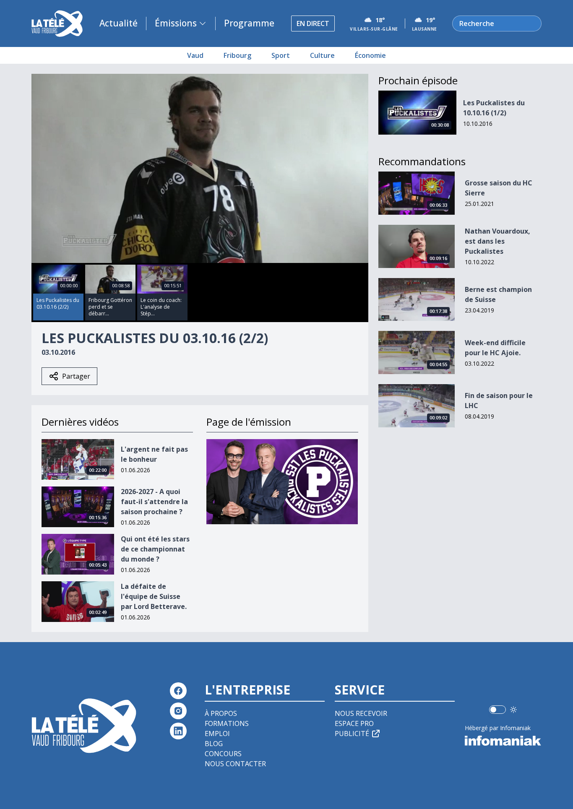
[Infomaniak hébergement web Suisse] (503, 741)
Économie (370, 55)
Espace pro (354, 723)
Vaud (195, 55)
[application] (199, 168)
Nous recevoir (361, 713)
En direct (313, 23)
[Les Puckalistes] (282, 481)
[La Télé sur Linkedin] (178, 731)
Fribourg (237, 55)
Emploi (217, 733)
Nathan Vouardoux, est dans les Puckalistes (497, 241)
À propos (221, 713)
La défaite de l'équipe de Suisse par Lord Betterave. (154, 596)
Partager (76, 376)
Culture (322, 55)
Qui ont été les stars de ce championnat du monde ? (155, 549)
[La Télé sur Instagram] (178, 711)
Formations (227, 723)
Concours (223, 753)
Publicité (352, 733)
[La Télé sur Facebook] (178, 691)
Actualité (118, 23)
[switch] (497, 709)
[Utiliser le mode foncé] (513, 709)
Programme (249, 23)
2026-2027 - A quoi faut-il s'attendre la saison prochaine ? (154, 501)
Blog (214, 743)
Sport (280, 55)
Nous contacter (235, 763)
